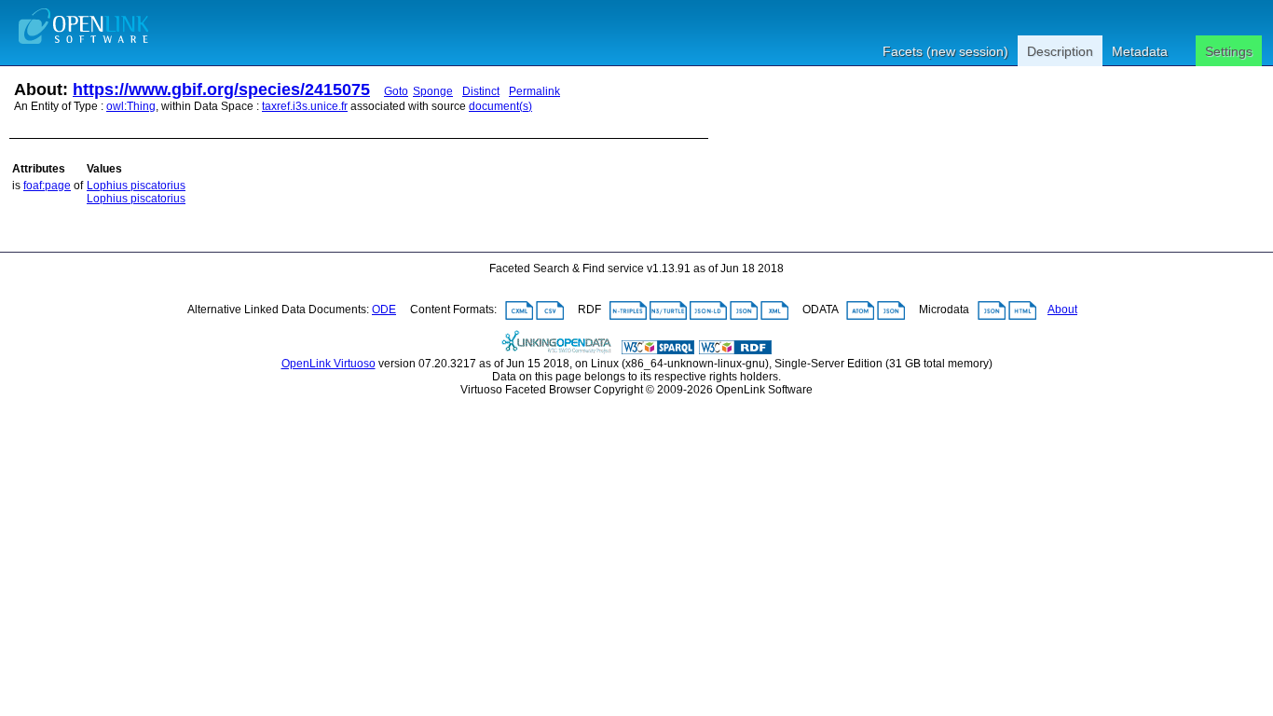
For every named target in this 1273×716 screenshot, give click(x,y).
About (1062, 309)
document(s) (500, 106)
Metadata (1140, 51)
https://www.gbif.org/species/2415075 (221, 89)
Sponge (433, 91)
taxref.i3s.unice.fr (305, 106)
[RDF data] (735, 350)
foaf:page (47, 185)
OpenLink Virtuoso (328, 363)
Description (1060, 51)
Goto (396, 91)
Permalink (534, 91)
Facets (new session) (945, 51)
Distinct (481, 91)
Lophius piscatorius (136, 185)
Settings (1228, 51)
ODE (384, 309)
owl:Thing (131, 106)
